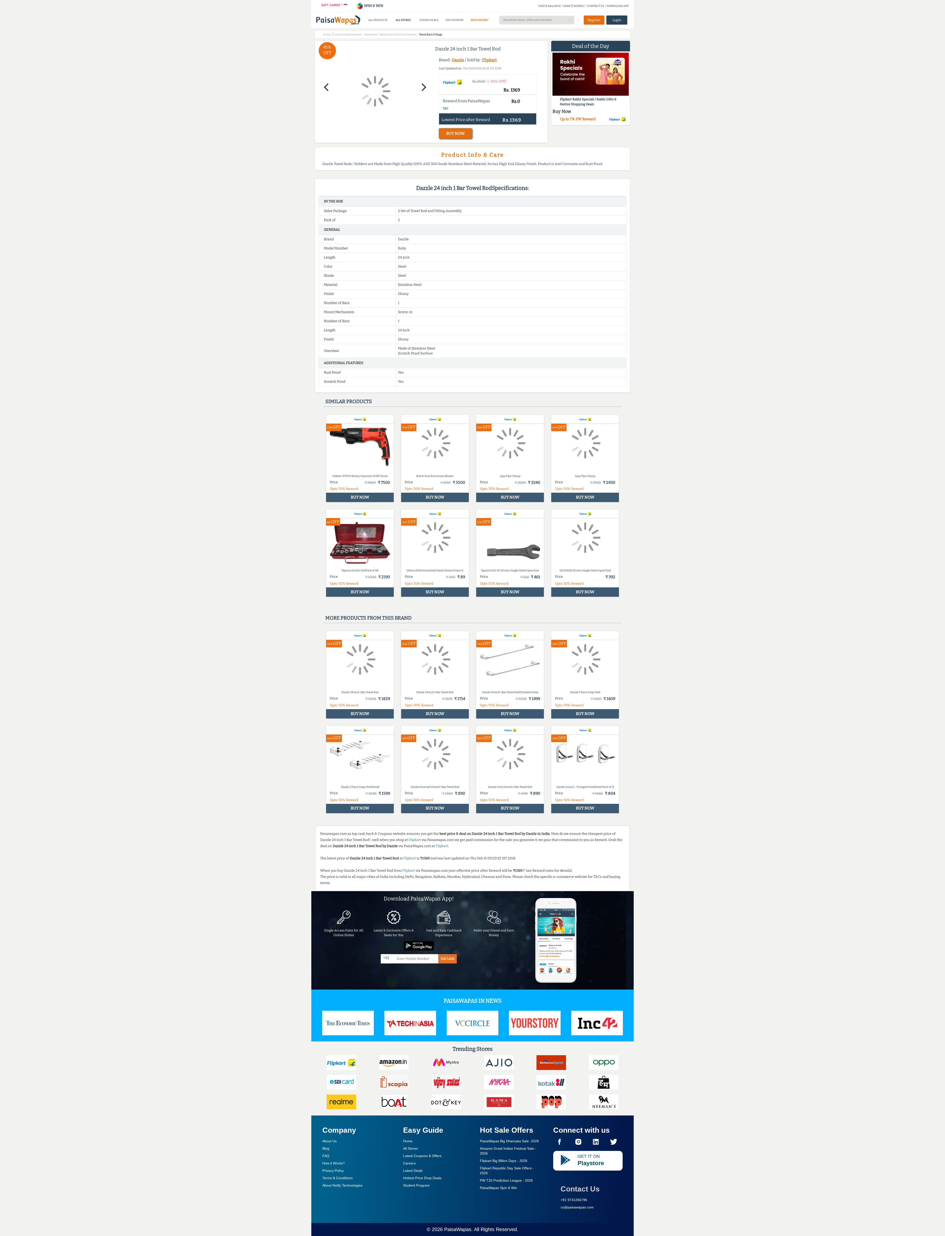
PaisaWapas (457, 1229)
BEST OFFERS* (480, 20)
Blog (325, 1148)
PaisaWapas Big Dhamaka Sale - (509, 1141)
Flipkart (489, 60)
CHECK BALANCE (549, 6)
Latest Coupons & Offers (422, 1156)
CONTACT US (596, 6)
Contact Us (580, 1189)
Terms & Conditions (337, 1178)
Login (617, 20)
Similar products (348, 401)
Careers (409, 1163)
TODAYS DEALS (428, 20)
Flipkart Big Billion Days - (503, 1161)
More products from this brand (368, 618)
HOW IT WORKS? (574, 6)
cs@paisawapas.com (577, 1207)
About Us (329, 1141)
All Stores (410, 1148)
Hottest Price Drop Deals (422, 1178)
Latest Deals (413, 1171)
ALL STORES (403, 20)
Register (594, 20)
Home (407, 1141)
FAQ (325, 1156)
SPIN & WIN (373, 6)
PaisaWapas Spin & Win (498, 1188)
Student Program (416, 1185)
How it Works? (333, 1163)
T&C (445, 108)
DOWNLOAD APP (618, 6)
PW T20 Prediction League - (506, 1180)
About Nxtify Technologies (342, 1185)
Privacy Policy (333, 1171)
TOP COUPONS (454, 20)
